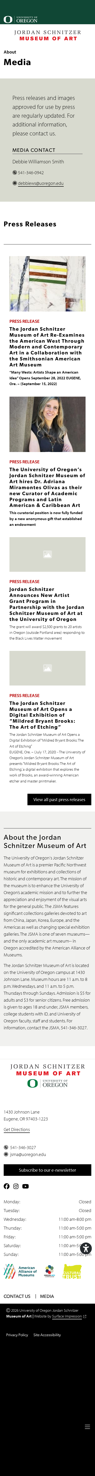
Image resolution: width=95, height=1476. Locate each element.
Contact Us (17, 1296)
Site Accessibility (47, 1335)
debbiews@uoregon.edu (41, 183)
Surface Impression (67, 1316)
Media (47, 1296)
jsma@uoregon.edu (27, 1154)
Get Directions (17, 1129)
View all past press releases (59, 799)
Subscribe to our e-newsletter (47, 1170)
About (10, 52)
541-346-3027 (22, 1147)
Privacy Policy (17, 1335)
